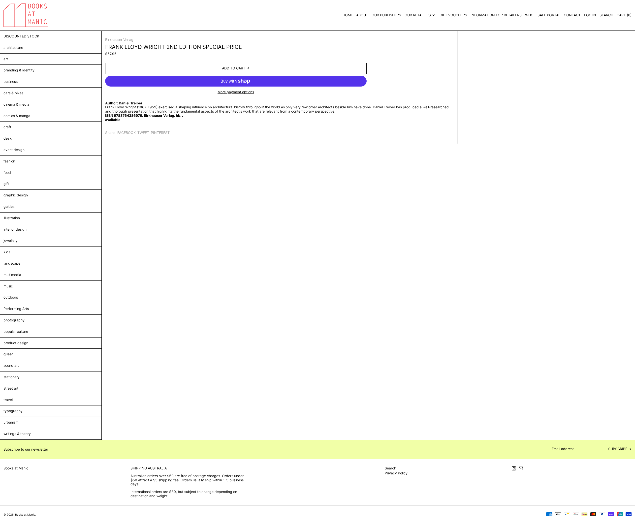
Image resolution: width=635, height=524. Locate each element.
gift (6, 184)
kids (6, 252)
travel (8, 400)
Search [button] (606, 15)
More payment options (236, 92)
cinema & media (16, 104)
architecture (13, 47)
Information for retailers (496, 15)
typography (13, 411)
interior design (15, 229)
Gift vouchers (453, 15)
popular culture (15, 331)
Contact (572, 15)
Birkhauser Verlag (119, 39)
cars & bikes (13, 93)
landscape (11, 263)
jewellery (10, 240)
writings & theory (17, 434)
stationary (11, 377)
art (5, 59)
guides (8, 206)
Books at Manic (15, 468)
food (7, 172)
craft (7, 127)
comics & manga (16, 116)
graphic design (15, 195)
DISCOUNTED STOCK (21, 36)
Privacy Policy (396, 473)
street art (10, 388)
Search (390, 468)
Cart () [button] (624, 15)
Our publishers (386, 15)
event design (14, 150)
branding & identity (18, 70)
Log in (590, 15)
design (8, 138)
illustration (11, 218)
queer (8, 354)
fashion (9, 161)
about (362, 15)
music (8, 286)
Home (348, 15)
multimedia (12, 275)
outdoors (10, 297)
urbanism (10, 422)
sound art (11, 365)
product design (15, 343)
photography (14, 320)
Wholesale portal (542, 15)
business (10, 81)
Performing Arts (16, 309)
